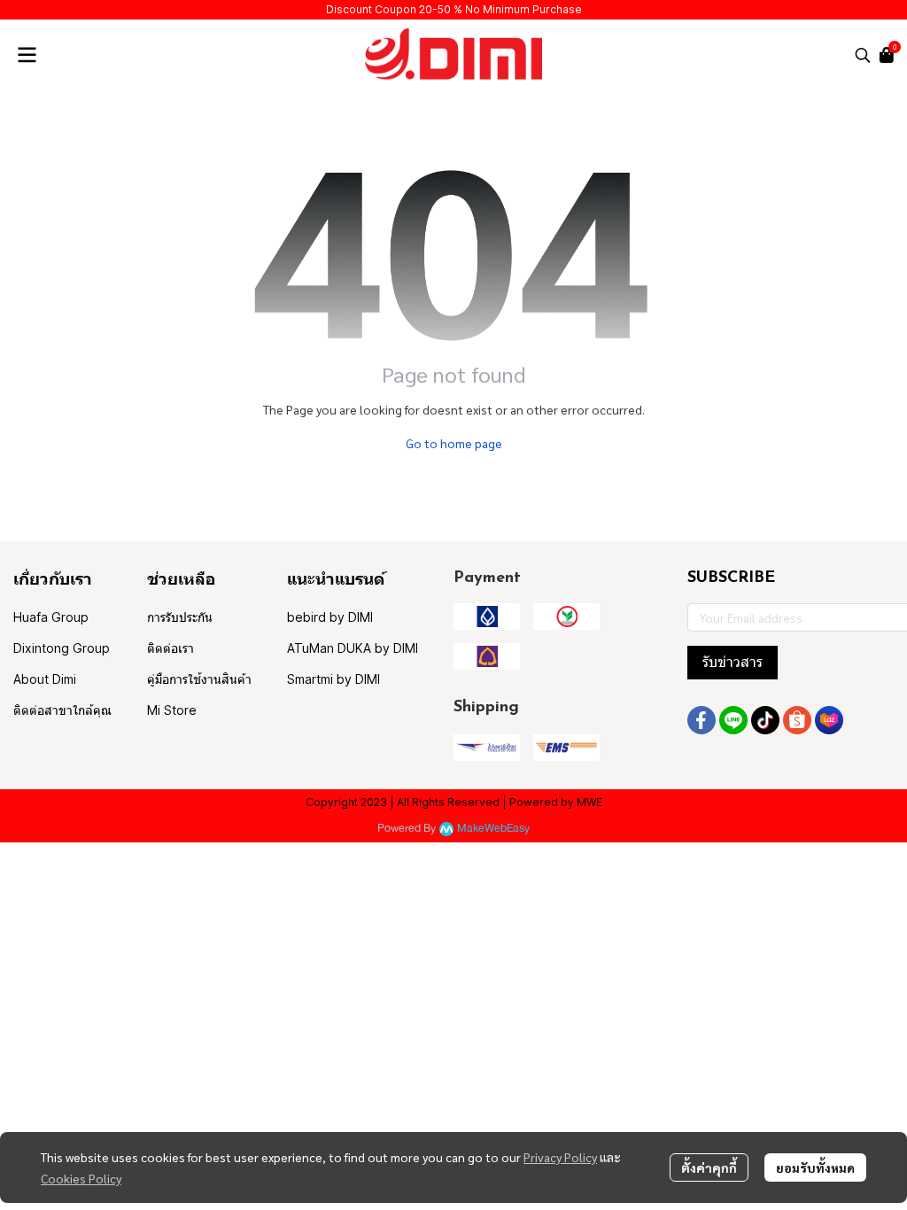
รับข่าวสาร (732, 662)
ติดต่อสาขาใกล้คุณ (62, 709)
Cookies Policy (81, 1178)
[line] (733, 720)
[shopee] (797, 720)
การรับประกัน (180, 616)
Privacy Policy (560, 1157)
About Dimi (44, 678)
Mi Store (172, 709)
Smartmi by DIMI (333, 678)
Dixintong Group (61, 647)
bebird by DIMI (330, 616)
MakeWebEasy (493, 828)
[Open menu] (26, 55)
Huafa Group (51, 616)
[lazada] (829, 720)
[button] (862, 55)
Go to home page (454, 443)
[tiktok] (765, 720)
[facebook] (701, 720)
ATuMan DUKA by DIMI (352, 647)
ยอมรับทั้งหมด (815, 1167)
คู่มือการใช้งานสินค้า (199, 678)
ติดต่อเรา (170, 647)
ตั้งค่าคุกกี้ (709, 1167)
